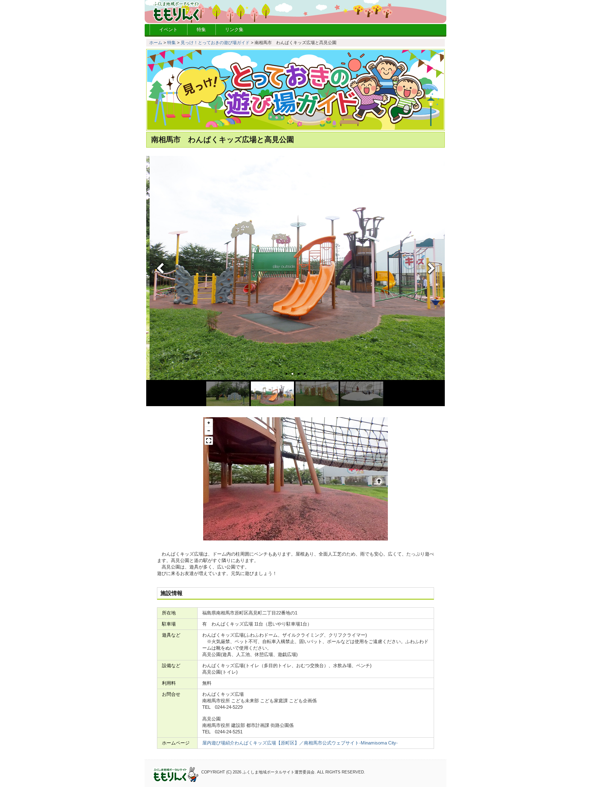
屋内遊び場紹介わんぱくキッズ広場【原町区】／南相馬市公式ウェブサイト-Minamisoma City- (300, 742)
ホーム (155, 42)
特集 (201, 29)
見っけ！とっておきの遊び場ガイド (215, 42)
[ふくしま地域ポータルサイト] (295, 11)
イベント (168, 29)
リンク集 (234, 29)
